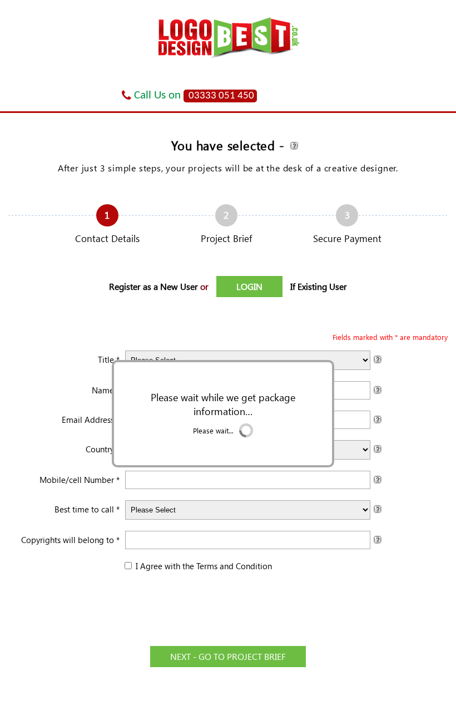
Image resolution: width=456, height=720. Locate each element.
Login (297, 89)
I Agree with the (163, 565)
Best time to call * (87, 509)
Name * (106, 390)
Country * (103, 449)
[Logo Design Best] (228, 60)
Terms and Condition (234, 565)
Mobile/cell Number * (79, 479)
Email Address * (91, 419)
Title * (109, 359)
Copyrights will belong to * (70, 539)
